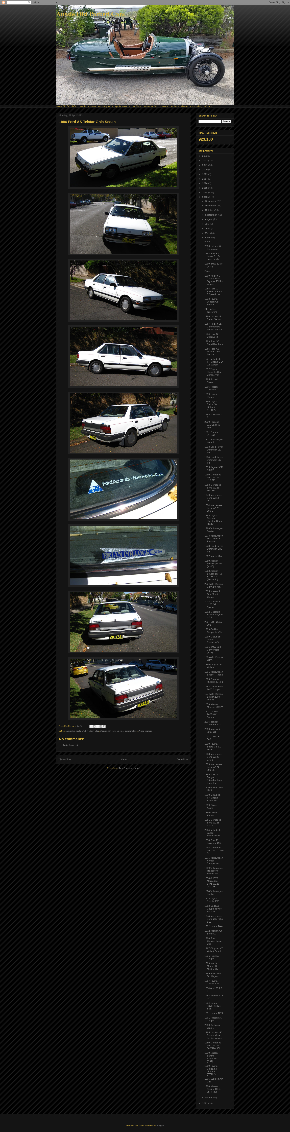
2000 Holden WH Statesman (213, 247)
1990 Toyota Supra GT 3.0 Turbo (212, 746)
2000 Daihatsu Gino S (212, 1026)
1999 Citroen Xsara (211, 806)
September (211, 214)
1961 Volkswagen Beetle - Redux (213, 673)
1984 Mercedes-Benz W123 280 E (213, 508)
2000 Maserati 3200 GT (212, 730)
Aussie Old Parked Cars (90, 14)
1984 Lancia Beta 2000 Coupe (213, 688)
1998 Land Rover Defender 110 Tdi (213, 449)
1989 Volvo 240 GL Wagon (212, 975)
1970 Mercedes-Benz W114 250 (213, 498)
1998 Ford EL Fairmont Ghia (213, 841)
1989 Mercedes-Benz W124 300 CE (213, 767)
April (207, 237)
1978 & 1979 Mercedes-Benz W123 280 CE (211, 882)
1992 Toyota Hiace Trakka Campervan (212, 372)
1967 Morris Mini (213, 556)
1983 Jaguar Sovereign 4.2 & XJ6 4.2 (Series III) (213, 575)
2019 (205, 174)
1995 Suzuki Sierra (211, 381)
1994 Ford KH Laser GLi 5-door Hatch (212, 256)
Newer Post (65, 759)
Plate (207, 241)
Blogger (160, 1125)
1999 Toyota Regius (211, 395)
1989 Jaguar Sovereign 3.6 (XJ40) (213, 563)
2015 (205, 187)
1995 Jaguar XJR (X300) (213, 468)
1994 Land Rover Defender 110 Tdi (213, 460)
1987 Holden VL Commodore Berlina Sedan (213, 326)
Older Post (182, 759)
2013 (205, 197)
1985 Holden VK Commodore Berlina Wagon (213, 1035)
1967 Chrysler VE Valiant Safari (213, 950)
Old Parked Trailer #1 (210, 310)
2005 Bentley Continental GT (213, 723)
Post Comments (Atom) (129, 768)
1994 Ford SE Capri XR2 (211, 335)
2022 (205, 160)
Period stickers (145, 730)
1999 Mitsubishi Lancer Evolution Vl (212, 639)
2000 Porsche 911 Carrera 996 (212, 425)
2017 (205, 178)
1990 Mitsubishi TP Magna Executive (212, 798)
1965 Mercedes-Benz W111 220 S (214, 850)
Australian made (73, 730)
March (208, 1097)
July (207, 223)
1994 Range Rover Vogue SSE (212, 1006)
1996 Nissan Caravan (211, 388)
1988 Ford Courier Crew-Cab (213, 941)
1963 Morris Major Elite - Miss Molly (212, 966)
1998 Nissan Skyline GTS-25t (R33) (212, 1089)
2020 (205, 169)
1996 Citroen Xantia (211, 814)
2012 (205, 1103)
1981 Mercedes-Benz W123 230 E (213, 822)
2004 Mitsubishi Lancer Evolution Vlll (212, 833)
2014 (205, 192)
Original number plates (127, 730)
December (211, 201)
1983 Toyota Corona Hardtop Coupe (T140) (213, 519)
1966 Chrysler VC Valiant (213, 666)
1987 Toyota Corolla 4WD (212, 982)
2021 (205, 165)
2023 (205, 156)
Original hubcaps (108, 730)
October (209, 210)
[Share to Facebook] (100, 726)
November (211, 205)
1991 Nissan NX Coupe (213, 1019)
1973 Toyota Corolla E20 (211, 900)
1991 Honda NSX (213, 1013)
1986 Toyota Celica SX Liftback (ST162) (211, 405)
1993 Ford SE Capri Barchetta (214, 343)
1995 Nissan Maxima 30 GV (213, 705)
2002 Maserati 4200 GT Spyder (212, 604)
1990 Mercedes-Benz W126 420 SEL (213, 477)
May (207, 233)
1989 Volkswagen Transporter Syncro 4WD (213, 871)
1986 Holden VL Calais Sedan (212, 318)
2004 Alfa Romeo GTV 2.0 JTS (213, 585)
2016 (205, 183)
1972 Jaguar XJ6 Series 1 (213, 932)
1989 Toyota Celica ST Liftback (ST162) (211, 1070)
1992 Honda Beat (213, 926)
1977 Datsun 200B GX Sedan (211, 714)
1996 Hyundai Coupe (211, 957)
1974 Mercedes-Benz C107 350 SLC (213, 919)
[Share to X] (97, 726)
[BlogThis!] (94, 726)
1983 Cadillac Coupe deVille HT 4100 (213, 908)
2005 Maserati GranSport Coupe (212, 594)
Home (124, 759)
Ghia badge (94, 730)
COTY (85, 730)
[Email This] (91, 726)
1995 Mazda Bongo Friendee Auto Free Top (213, 778)
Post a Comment (70, 744)
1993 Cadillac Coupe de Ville (213, 630)
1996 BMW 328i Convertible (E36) (212, 650)
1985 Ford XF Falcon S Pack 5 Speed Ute (213, 291)
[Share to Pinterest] (104, 726)
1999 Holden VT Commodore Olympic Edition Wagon (213, 279)
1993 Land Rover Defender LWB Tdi (213, 549)
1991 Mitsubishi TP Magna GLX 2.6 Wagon (213, 362)
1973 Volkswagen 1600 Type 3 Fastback (213, 538)
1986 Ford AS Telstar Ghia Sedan (212, 351)
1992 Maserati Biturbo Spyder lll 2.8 (213, 614)
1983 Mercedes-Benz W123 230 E (213, 757)
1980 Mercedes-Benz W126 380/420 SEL (213, 1045)
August (209, 219)
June (208, 228)
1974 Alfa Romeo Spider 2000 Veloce (213, 697)
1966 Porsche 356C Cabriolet (213, 680)
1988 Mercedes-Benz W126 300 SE (213, 487)
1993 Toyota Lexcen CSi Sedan (211, 301)
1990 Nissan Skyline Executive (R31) (211, 1057)
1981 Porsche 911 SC (211, 433)
